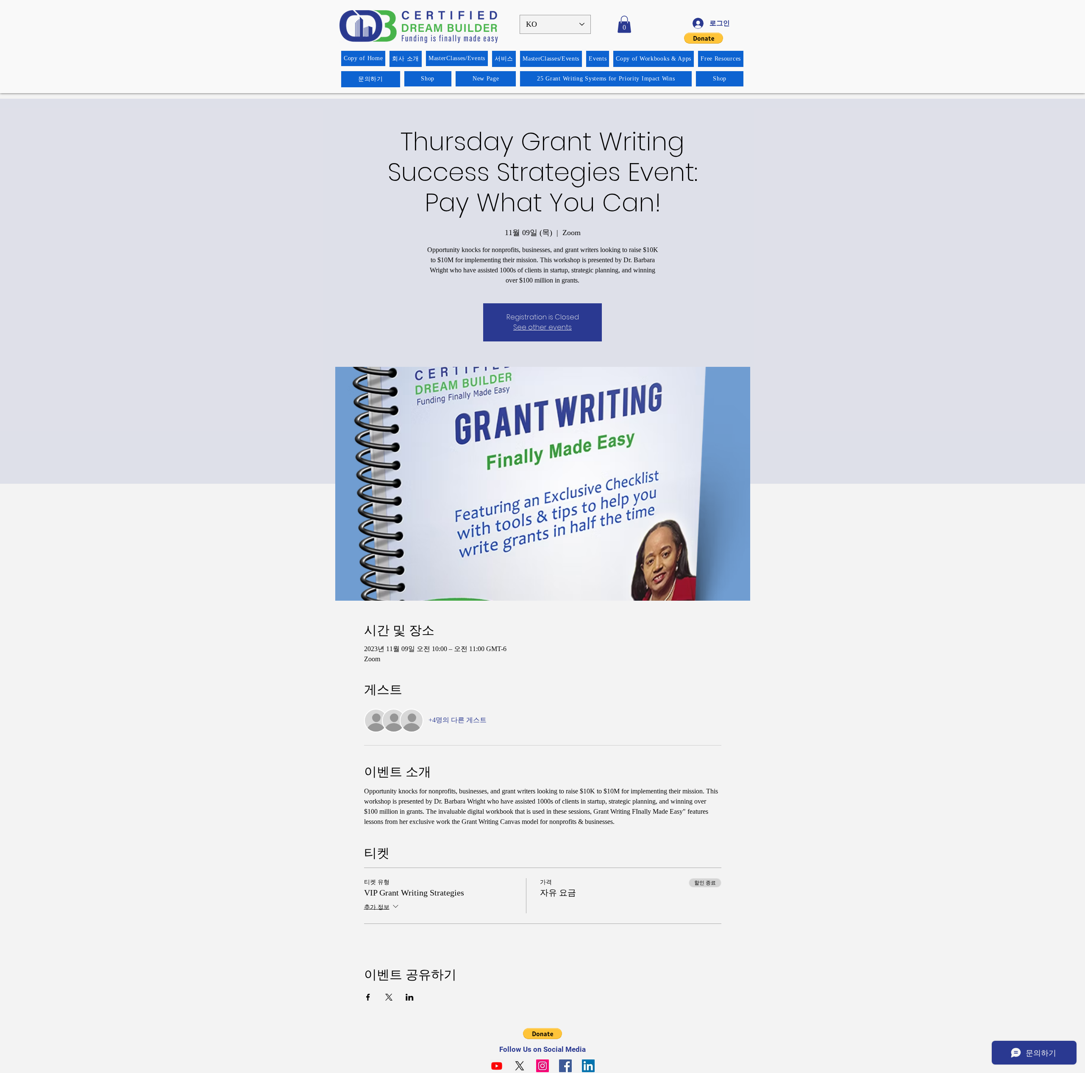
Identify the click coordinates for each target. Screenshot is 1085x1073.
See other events (542, 327)
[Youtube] (496, 1065)
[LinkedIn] (588, 1065)
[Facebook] (565, 1065)
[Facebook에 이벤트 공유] (368, 997)
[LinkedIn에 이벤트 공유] (410, 997)
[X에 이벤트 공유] (389, 997)
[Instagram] (542, 1065)
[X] (519, 1065)
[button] (624, 24)
